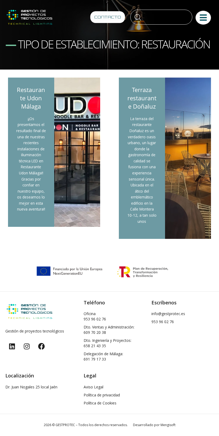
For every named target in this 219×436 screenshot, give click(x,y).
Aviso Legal (93, 386)
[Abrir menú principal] (203, 18)
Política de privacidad (102, 394)
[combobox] (161, 17)
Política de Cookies (100, 403)
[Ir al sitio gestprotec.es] (29, 17)
